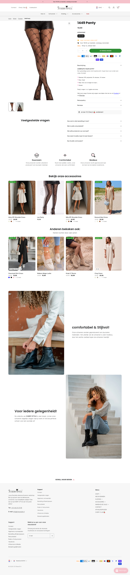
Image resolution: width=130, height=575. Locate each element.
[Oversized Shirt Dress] (21, 254)
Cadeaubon (33, 7)
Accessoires (76, 14)
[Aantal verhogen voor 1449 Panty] (86, 51)
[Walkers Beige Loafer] (50, 254)
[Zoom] (69, 23)
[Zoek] (109, 7)
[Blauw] (95, 221)
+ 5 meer (75, 221)
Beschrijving (81, 65)
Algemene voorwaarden (44, 498)
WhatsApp (82, 95)
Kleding (63, 14)
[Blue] (9, 277)
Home (9, 18)
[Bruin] (11, 221)
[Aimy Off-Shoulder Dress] (21, 197)
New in (43, 14)
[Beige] (9, 221)
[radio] (81, 36)
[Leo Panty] (50, 197)
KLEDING (98, 499)
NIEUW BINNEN (100, 496)
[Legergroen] (13, 221)
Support (11, 522)
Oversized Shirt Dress (15, 273)
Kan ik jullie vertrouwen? (75, 141)
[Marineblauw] (99, 277)
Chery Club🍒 (23, 7)
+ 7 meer (104, 277)
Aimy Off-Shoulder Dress (16, 217)
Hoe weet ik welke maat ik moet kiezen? (80, 136)
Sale (87, 14)
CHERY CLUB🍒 (100, 512)
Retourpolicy (81, 100)
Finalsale (20, 18)
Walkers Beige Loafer (44, 273)
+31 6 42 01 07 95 (16, 508)
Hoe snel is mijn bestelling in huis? (78, 121)
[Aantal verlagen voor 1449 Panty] (78, 51)
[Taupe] (97, 277)
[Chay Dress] (108, 254)
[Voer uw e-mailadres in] (52, 536)
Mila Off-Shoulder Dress (74, 217)
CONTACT (98, 507)
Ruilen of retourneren (43, 507)
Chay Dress (98, 273)
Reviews (80, 105)
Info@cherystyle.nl (19, 511)
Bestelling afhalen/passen (44, 501)
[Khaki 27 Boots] (79, 254)
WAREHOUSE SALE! (101, 504)
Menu (97, 490)
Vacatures (40, 510)
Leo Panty (40, 217)
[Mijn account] (114, 7)
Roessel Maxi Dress (101, 217)
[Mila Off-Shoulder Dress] (79, 197)
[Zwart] (71, 221)
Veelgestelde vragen (43, 495)
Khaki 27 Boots (71, 273)
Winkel (14, 18)
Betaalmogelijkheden (43, 516)
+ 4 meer (18, 221)
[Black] (11, 277)
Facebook (116, 93)
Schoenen (52, 14)
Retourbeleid (41, 504)
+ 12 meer (18, 277)
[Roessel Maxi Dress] (108, 197)
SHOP (97, 494)
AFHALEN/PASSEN (101, 509)
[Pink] (13, 277)
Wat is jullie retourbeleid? (75, 126)
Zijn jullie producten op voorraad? (78, 131)
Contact (13, 7)
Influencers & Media (43, 513)
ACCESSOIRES (99, 502)
